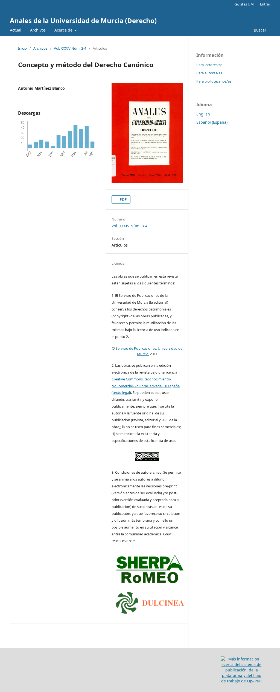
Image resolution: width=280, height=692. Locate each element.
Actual (15, 30)
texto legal (121, 392)
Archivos (38, 30)
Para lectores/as (209, 64)
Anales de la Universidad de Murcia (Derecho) (83, 20)
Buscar (259, 30)
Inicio (22, 48)
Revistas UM (244, 4)
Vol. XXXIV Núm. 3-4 (70, 48)
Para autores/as (209, 72)
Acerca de (64, 30)
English (203, 114)
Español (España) (212, 122)
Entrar (265, 4)
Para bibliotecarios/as (213, 81)
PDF (123, 199)
